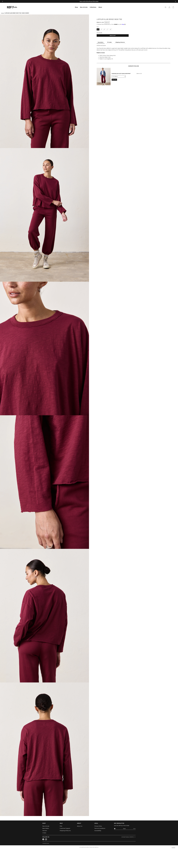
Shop (76, 7)
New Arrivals (84, 7)
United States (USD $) (127, 837)
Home (2, 13)
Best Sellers (45, 828)
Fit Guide (109, 42)
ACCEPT (173, 847)
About (100, 7)
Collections (93, 7)
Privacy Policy (98, 826)
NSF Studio (47, 843)
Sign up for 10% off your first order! (89, 1)
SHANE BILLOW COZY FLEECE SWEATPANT (121, 73)
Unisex (44, 832)
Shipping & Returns (120, 42)
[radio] (98, 29)
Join (134, 828)
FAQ (61, 826)
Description (100, 42)
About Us (79, 826)
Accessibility (97, 830)
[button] (173, 7)
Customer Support (65, 828)
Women (44, 830)
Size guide (99, 32)
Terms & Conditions (99, 828)
